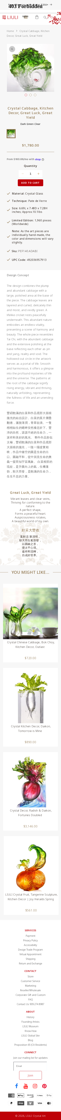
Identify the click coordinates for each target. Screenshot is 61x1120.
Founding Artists (30, 1021)
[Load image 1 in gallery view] (26, 95)
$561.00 (31, 910)
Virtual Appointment (30, 954)
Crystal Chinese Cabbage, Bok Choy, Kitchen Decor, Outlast (31, 644)
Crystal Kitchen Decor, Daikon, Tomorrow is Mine (31, 728)
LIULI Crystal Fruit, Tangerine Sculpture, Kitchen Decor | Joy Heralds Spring (31, 897)
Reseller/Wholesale (30, 990)
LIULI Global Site (30, 1035)
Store (31, 976)
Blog (30, 1040)
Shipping (30, 958)
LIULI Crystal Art (36, 1115)
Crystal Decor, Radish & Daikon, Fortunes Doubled (31, 813)
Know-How (30, 1031)
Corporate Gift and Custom (31, 995)
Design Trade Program (30, 949)
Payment (30, 935)
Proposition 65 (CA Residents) (30, 1044)
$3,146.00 (31, 826)
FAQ (30, 999)
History (30, 1017)
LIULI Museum (30, 1026)
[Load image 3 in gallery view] (35, 95)
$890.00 (30, 742)
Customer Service (30, 981)
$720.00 (30, 658)
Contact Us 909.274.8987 (30, 1004)
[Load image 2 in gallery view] (30, 95)
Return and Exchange (30, 963)
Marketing (30, 985)
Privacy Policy (30, 940)
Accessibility (30, 945)
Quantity (30, 166)
